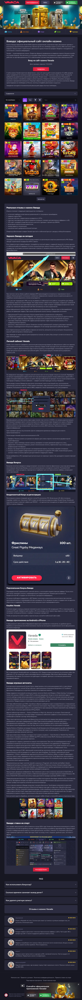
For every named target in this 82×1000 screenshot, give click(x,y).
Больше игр (41, 199)
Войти (45, 2)
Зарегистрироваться (32, 2)
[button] (2, 17)
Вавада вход (41, 69)
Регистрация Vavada (41, 869)
